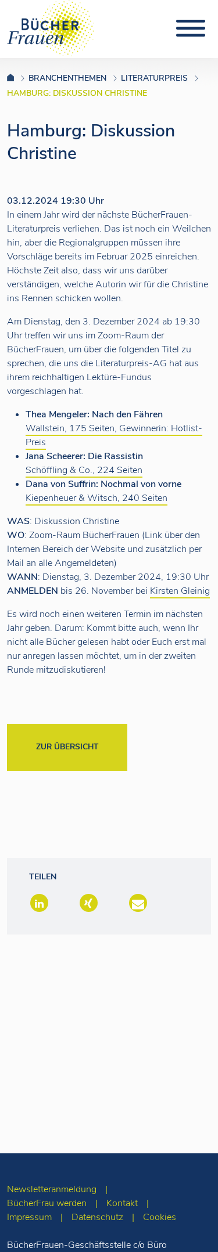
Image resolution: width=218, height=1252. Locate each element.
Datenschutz (97, 1217)
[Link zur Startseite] (17, 78)
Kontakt (122, 1203)
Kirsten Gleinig (180, 590)
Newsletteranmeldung (52, 1189)
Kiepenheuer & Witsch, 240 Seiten (96, 498)
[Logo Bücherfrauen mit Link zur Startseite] (50, 27)
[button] (38, 904)
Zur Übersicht (67, 746)
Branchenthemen (67, 78)
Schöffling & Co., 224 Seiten (84, 470)
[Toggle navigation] (190, 28)
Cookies (159, 1217)
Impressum (29, 1217)
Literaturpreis (154, 78)
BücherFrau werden (47, 1203)
